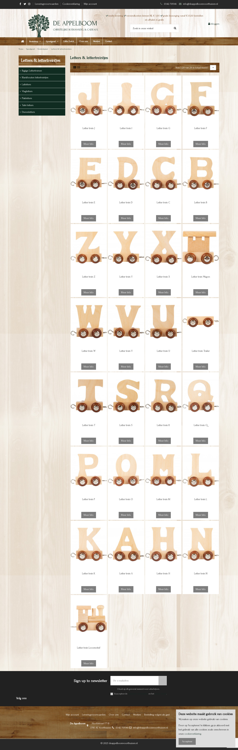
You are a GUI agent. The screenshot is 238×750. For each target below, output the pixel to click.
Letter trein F (200, 128)
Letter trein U (163, 350)
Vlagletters (27, 91)
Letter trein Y (126, 276)
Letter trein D (126, 202)
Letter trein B (200, 202)
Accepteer (187, 741)
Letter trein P (88, 499)
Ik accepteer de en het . (140, 694)
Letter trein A (126, 573)
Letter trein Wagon (200, 276)
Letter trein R (163, 425)
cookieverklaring (192, 733)
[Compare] (104, 86)
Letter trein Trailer (201, 350)
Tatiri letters (28, 105)
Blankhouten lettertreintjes (35, 77)
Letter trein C (163, 202)
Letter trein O (126, 499)
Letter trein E (88, 202)
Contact (126, 714)
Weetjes (137, 714)
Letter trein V (126, 350)
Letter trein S (125, 425)
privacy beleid (160, 694)
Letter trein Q (201, 425)
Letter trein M (163, 499)
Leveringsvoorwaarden (47, 3)
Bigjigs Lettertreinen (32, 70)
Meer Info (89, 143)
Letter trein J (89, 128)
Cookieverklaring (71, 3)
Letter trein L (200, 499)
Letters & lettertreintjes (40, 60)
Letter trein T (88, 425)
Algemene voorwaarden (138, 694)
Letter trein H (163, 573)
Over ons (114, 714)
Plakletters (27, 98)
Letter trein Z (88, 276)
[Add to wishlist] (104, 80)
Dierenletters (28, 112)
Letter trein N (200, 573)
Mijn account (90, 3)
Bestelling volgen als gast (157, 714)
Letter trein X (163, 276)
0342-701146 (170, 3)
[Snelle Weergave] (104, 92)
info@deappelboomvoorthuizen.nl (201, 3)
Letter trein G (163, 128)
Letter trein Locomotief (88, 647)
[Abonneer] (163, 680)
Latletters (26, 84)
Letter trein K (88, 573)
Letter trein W (89, 350)
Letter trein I (126, 128)
